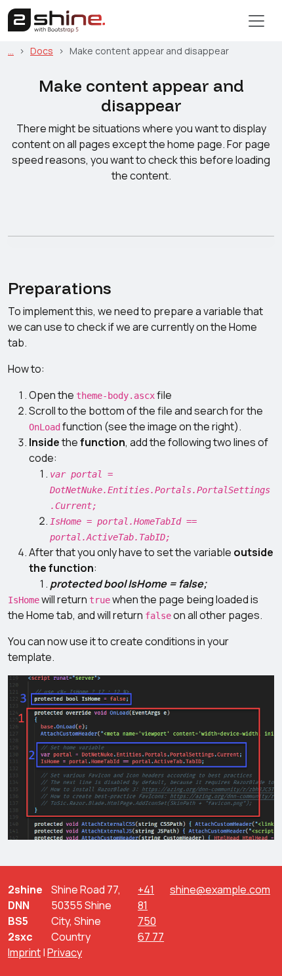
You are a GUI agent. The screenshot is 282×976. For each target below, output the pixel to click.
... (11, 51)
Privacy (64, 952)
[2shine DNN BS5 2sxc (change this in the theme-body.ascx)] (56, 20)
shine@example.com (220, 889)
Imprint (24, 952)
